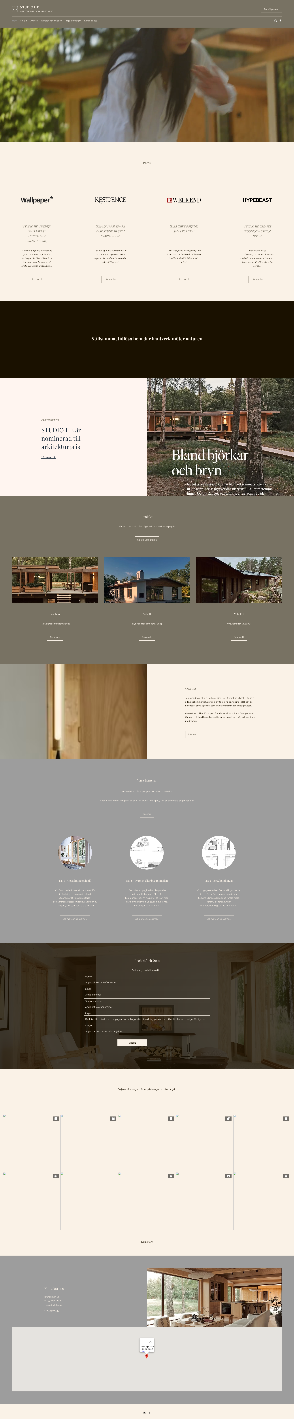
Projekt (88, 1013)
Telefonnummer (93, 1001)
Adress (88, 1026)
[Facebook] (280, 20)
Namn (88, 977)
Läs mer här (48, 457)
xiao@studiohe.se (53, 1305)
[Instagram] (275, 20)
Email (88, 989)
